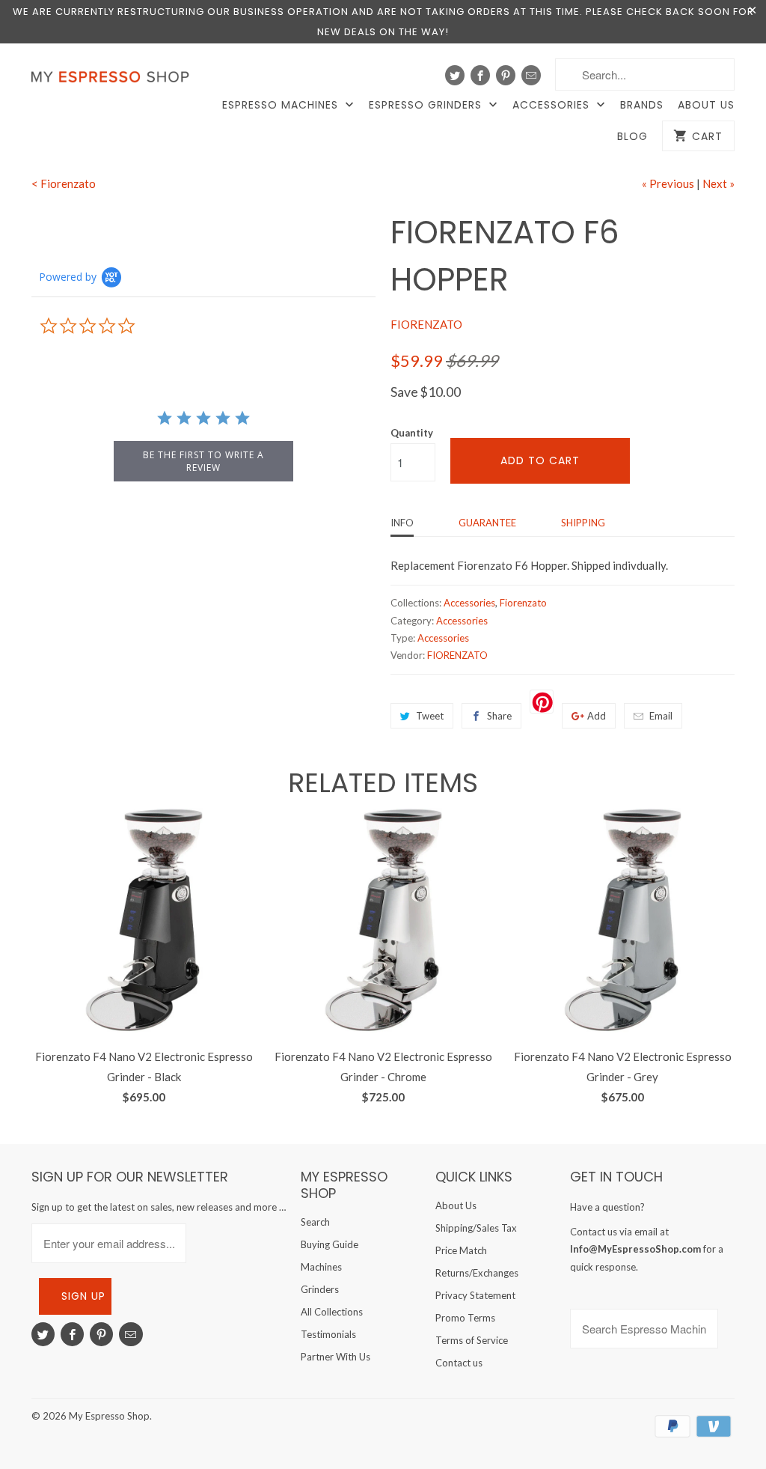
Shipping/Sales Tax (476, 1228)
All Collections (332, 1312)
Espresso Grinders (427, 105)
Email (660, 716)
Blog (632, 137)
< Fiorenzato (63, 183)
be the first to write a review (203, 461)
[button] (765, 1428)
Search (315, 1222)
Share (499, 716)
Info (402, 523)
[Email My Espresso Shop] (531, 75)
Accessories (552, 105)
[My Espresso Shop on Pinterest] (505, 75)
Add (596, 716)
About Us (706, 105)
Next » (718, 183)
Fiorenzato (523, 603)
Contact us (458, 1363)
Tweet (430, 716)
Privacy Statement (475, 1295)
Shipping (583, 523)
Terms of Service (471, 1340)
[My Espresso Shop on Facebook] (480, 75)
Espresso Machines (282, 105)
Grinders (320, 1289)
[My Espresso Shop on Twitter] (455, 75)
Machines (321, 1267)
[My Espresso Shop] (113, 80)
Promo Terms (465, 1318)
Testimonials (328, 1334)
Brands (642, 105)
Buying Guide (329, 1244)
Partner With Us (335, 1357)
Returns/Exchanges (476, 1273)
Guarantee (487, 523)
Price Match (461, 1250)
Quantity (411, 433)
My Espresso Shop (109, 1416)
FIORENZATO (426, 324)
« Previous (668, 183)
